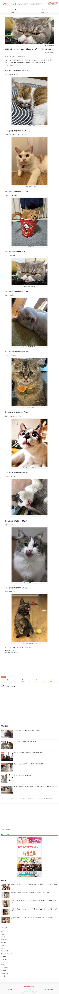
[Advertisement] (29, 665)
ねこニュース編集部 (49, 52)
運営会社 (10, 989)
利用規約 (29, 989)
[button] (56, 829)
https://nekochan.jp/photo (11, 652)
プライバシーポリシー (49, 989)
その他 (4, 676)
